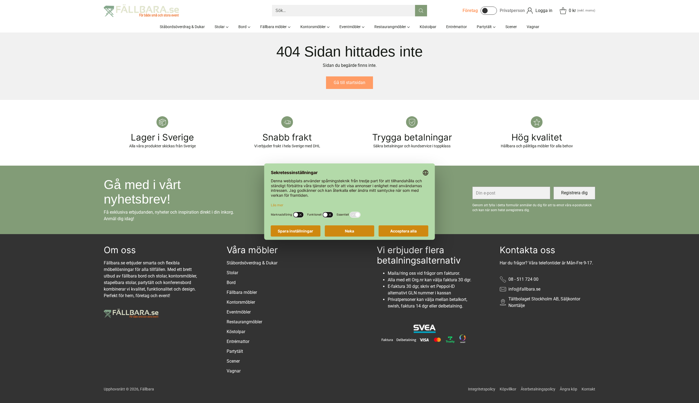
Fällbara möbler (242, 292)
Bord (231, 282)
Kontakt (588, 389)
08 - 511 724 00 (523, 279)
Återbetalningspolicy (538, 389)
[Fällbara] (141, 10)
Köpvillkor (508, 389)
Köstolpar (236, 331)
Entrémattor (238, 341)
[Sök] (421, 10)
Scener (233, 361)
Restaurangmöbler (244, 321)
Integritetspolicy (481, 389)
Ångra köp (568, 389)
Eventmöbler (239, 312)
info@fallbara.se (524, 289)
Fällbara (147, 389)
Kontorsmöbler (241, 302)
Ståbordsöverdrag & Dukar (252, 262)
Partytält (235, 351)
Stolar (232, 272)
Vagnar (234, 371)
